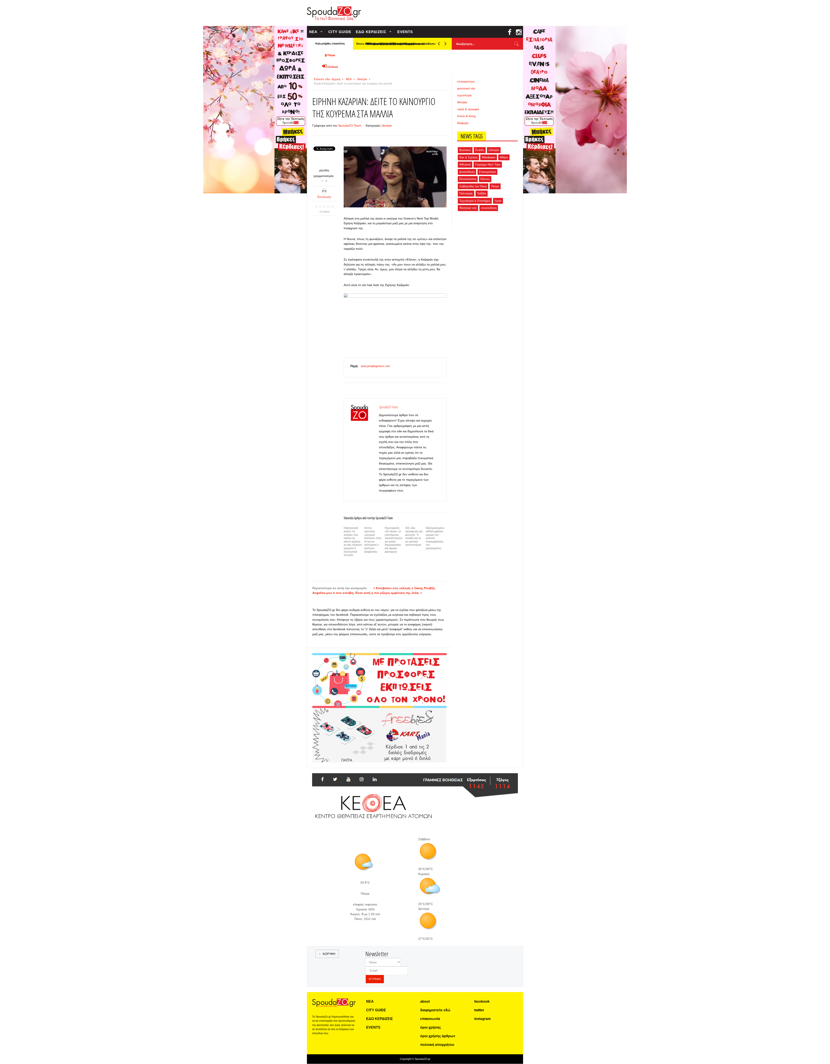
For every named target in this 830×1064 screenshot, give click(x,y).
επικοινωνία (430, 1019)
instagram (482, 1019)
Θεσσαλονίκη (467, 179)
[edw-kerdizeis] (379, 658)
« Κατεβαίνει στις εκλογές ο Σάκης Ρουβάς (404, 588)
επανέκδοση (488, 208)
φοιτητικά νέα (466, 88)
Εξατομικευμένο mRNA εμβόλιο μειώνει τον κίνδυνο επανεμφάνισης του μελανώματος (435, 538)
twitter (479, 1010)
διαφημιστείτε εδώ (435, 1010)
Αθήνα (504, 157)
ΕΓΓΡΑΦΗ (375, 979)
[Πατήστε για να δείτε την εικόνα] (395, 176)
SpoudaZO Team (349, 125)
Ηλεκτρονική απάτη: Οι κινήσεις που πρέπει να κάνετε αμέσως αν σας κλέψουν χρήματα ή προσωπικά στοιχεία (353, 541)
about (425, 1001)
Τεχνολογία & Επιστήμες (474, 200)
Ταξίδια (481, 193)
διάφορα (462, 123)
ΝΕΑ (313, 32)
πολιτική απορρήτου (437, 1045)
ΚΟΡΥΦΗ (329, 954)
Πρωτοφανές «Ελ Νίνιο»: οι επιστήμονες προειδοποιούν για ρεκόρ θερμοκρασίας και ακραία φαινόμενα (393, 539)
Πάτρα (495, 186)
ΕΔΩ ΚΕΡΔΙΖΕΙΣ (371, 32)
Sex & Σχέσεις (468, 157)
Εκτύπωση (324, 197)
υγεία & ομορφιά (468, 109)
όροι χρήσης (430, 1027)
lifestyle (362, 79)
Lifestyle (386, 125)
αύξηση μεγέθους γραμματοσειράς (326, 180)
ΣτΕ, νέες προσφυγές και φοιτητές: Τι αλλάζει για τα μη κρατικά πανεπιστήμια (414, 536)
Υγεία (498, 200)
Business (465, 150)
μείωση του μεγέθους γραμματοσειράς (322, 180)
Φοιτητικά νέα (468, 208)
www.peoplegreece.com (375, 366)
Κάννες (485, 179)
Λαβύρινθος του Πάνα (473, 186)
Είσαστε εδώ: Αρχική (327, 79)
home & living (466, 116)
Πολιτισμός (466, 193)
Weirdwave (488, 157)
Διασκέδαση (467, 171)
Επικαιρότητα (487, 171)
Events (479, 150)
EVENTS (405, 32)
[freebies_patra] (379, 710)
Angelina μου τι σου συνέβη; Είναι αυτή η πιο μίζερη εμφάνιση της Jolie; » (367, 593)
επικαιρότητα (466, 81)
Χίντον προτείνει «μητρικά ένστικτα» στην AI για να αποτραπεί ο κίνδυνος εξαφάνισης (372, 539)
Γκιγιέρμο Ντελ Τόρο (487, 164)
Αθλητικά (465, 164)
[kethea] (415, 778)
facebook (482, 1001)
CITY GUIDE (339, 32)
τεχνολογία (464, 95)
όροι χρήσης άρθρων (437, 1036)
